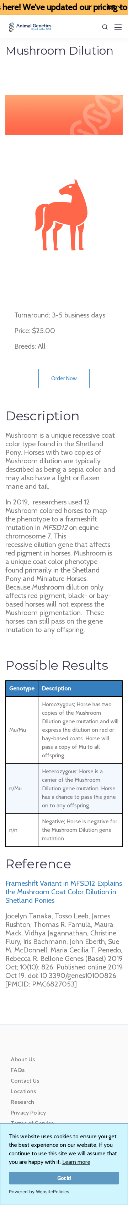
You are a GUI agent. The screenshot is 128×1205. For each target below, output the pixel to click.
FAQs (18, 1070)
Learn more (76, 1162)
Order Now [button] (64, 378)
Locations (23, 1091)
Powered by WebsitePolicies (39, 1191)
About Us (23, 1059)
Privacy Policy (28, 1112)
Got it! (64, 1178)
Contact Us (25, 1080)
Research (22, 1102)
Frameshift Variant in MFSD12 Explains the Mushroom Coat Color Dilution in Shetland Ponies (63, 892)
